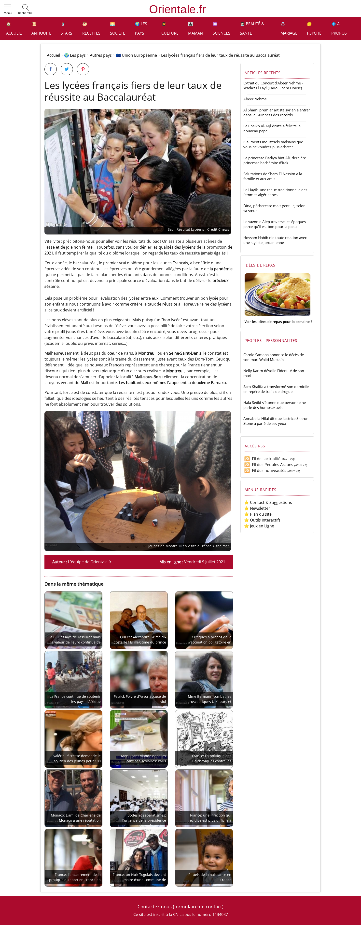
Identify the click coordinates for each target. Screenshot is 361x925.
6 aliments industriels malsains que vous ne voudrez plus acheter (273, 144)
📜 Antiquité (41, 28)
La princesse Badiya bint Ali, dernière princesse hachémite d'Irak (274, 160)
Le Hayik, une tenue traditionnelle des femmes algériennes (275, 192)
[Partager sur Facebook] (50, 69)
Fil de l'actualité (265, 458)
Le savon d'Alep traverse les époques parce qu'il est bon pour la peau (274, 224)
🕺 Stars (66, 28)
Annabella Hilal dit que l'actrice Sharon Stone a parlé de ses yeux (275, 421)
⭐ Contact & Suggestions (268, 502)
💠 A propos (339, 28)
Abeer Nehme (255, 98)
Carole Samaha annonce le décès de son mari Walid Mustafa (273, 357)
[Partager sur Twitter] (67, 69)
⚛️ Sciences (221, 28)
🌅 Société (117, 28)
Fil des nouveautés (268, 470)
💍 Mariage (288, 28)
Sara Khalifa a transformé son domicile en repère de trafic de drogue (276, 389)
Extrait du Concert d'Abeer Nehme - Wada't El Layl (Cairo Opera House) (273, 85)
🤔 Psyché (314, 28)
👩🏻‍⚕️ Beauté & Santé (252, 28)
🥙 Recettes (91, 28)
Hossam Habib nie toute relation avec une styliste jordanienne (275, 240)
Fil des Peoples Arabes (271, 464)
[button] (7, 9)
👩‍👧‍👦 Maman (195, 28)
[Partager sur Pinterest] (83, 69)
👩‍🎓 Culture (170, 28)
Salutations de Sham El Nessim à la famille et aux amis (272, 176)
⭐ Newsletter (257, 508)
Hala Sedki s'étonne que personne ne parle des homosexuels (274, 405)
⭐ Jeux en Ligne (259, 526)
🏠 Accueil (14, 28)
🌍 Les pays (141, 28)
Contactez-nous (155, 906)
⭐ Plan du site (258, 514)
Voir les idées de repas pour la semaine (277, 321)
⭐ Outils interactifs (262, 520)
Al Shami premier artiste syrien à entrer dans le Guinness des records (276, 112)
